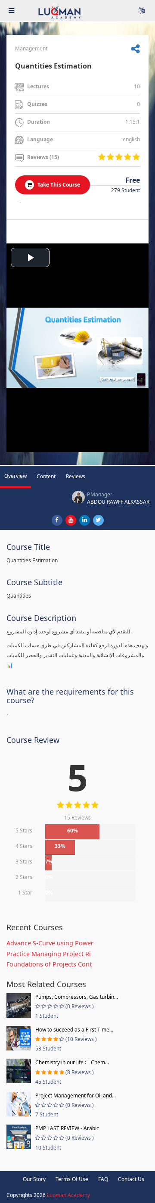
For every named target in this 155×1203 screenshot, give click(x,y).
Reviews (75, 476)
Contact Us (131, 1179)
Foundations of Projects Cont (49, 964)
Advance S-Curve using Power (49, 943)
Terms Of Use (72, 1179)
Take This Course (58, 184)
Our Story (34, 1179)
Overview (15, 476)
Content (46, 476)
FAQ (103, 1179)
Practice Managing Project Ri (48, 954)
